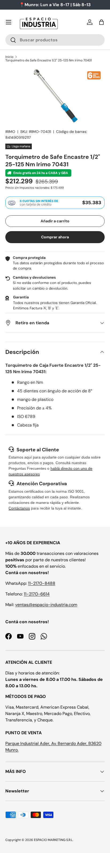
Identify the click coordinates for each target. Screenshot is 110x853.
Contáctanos (19, 508)
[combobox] (55, 40)
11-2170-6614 (37, 594)
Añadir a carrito (55, 221)
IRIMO (10, 131)
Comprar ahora (55, 237)
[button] (101, 22)
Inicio (9, 56)
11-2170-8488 (41, 583)
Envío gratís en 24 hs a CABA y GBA (40, 173)
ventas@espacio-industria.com (46, 604)
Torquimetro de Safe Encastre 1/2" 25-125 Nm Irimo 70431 (48, 60)
